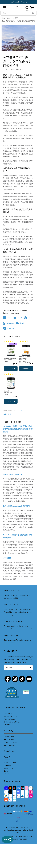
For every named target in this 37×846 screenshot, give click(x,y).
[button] (27, 8)
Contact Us (8, 714)
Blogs (8, 18)
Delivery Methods (10, 719)
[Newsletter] (30, 667)
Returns (7, 725)
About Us (7, 757)
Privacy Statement (10, 742)
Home (3, 18)
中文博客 (15, 18)
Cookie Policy (9, 737)
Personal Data (9, 739)
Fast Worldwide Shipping (18, 2)
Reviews (7, 760)
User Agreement (9, 745)
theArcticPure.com (25, 836)
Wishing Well (8, 768)
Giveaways (7, 765)
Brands (6, 774)
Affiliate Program (10, 763)
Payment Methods (10, 716)
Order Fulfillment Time (12, 722)
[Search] (33, 13)
